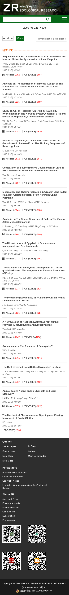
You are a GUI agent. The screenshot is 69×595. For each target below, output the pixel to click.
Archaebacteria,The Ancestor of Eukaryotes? (27, 346)
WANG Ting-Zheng (36, 226)
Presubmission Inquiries (14, 472)
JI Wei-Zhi (20, 175)
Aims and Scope (10, 499)
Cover (20, 38)
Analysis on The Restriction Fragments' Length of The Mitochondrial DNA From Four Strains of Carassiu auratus (32, 86)
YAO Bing (59, 121)
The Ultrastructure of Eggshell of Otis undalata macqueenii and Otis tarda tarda (28, 245)
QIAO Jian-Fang (9, 250)
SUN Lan (6, 124)
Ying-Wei (6, 329)
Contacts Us (8, 511)
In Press (32, 446)
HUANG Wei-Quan (27, 121)
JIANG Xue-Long (10, 305)
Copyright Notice (10, 481)
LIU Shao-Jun (23, 94)
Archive (32, 451)
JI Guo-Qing (31, 64)
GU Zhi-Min (52, 278)
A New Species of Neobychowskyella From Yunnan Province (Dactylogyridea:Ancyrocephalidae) (30, 323)
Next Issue (60, 38)
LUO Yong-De (18, 329)
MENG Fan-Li (8, 278)
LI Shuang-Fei (8, 94)
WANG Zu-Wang (41, 202)
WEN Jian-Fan (9, 350)
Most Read (7, 456)
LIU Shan (20, 64)
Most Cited (7, 460)
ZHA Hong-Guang (19, 398)
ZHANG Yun (34, 398)
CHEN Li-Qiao (39, 278)
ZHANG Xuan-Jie (47, 94)
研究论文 (7, 50)
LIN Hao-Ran (21, 151)
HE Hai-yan (7, 422)
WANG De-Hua (9, 202)
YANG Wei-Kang (39, 250)
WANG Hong (8, 175)
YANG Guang (8, 64)
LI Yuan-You (8, 151)
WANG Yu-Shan (25, 202)
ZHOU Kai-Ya (45, 64)
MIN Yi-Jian (52, 226)
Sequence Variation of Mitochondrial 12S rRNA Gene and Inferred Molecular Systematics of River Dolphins (34, 58)
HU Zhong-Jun (50, 371)
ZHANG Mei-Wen (10, 371)
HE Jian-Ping (20, 226)
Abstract (10, 75)
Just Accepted (9, 446)
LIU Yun (34, 94)
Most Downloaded (37, 456)
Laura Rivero (16, 67)
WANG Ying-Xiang (28, 305)
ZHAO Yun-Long (23, 278)
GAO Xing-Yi (25, 250)
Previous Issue (44, 38)
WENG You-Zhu (9, 121)
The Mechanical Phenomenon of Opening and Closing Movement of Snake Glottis (32, 416)
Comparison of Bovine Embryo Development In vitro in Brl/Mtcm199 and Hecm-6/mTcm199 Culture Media (33, 169)
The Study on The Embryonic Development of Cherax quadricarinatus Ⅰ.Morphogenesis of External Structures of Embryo (33, 270)
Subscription (8, 516)
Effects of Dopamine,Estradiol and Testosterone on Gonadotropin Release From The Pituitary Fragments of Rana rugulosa (33, 143)
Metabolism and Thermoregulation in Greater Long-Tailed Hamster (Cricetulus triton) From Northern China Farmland (34, 195)
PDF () (29, 75)
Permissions (8, 520)
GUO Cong (25, 371)
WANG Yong (37, 371)
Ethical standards (11, 503)
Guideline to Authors (12, 476)
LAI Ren (6, 398)
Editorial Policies (10, 507)
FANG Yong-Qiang (45, 121)
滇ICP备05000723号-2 (33, 587)
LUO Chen (61, 94)
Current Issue (9, 451)
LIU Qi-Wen (13, 281)
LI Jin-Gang (7, 226)
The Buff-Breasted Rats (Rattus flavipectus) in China (31, 367)
